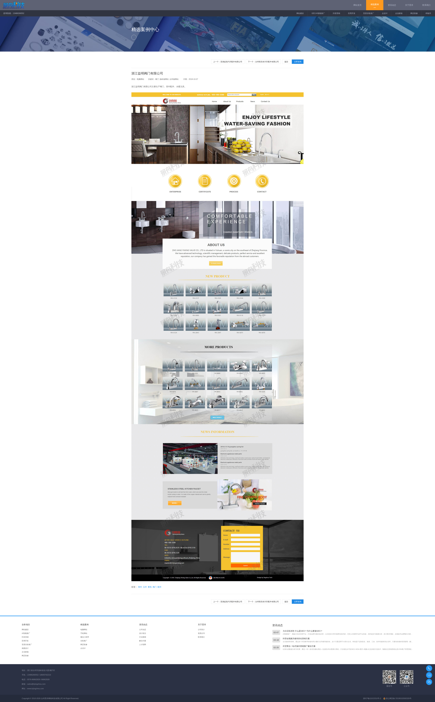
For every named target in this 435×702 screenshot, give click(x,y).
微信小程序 (84, 637)
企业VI (384, 13)
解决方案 (142, 641)
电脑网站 (83, 629)
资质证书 (201, 633)
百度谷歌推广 (368, 13)
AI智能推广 (26, 633)
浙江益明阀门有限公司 (147, 73)
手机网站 (83, 633)
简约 (140, 587)
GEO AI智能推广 (318, 13)
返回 (286, 62)
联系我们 (201, 637)
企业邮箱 (398, 13)
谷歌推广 (83, 641)
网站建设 (300, 13)
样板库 (428, 13)
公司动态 (142, 629)
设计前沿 (142, 633)
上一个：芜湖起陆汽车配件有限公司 (227, 62)
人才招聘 (142, 644)
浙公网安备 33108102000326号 (398, 698)
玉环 (145, 587)
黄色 (150, 587)
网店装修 (414, 13)
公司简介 (201, 629)
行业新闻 (142, 637)
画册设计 (25, 648)
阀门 (155, 587)
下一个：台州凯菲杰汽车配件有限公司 (263, 62)
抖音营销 (336, 13)
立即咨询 (297, 62)
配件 (159, 587)
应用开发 (351, 13)
